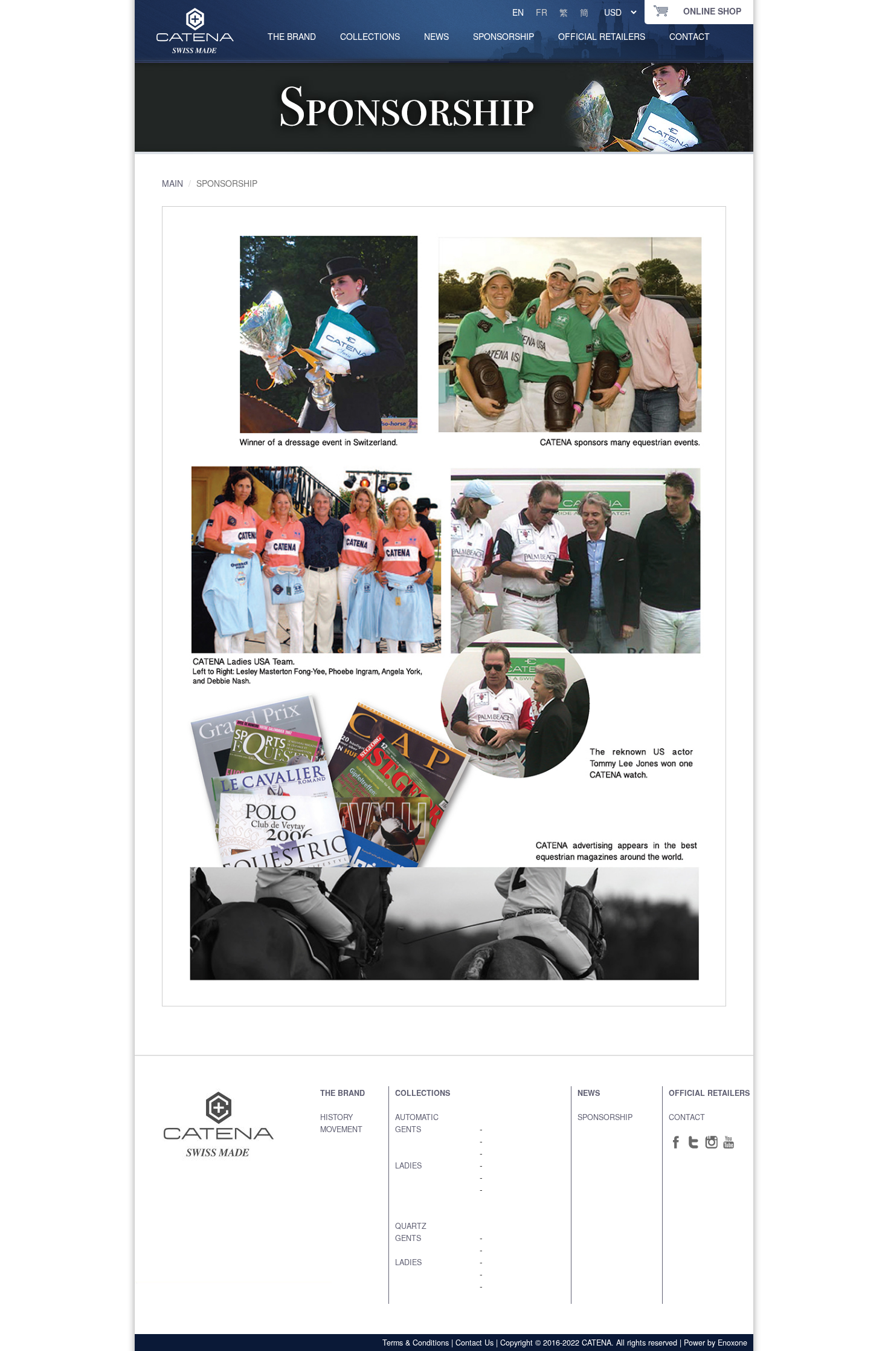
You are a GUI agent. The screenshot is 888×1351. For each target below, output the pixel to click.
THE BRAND (342, 1092)
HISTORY (336, 1117)
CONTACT (689, 36)
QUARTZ (410, 1225)
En (518, 12)
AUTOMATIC (417, 1117)
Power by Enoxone (715, 1342)
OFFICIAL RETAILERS (601, 36)
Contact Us (474, 1342)
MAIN (172, 183)
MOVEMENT (341, 1129)
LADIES (408, 1165)
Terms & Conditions (415, 1342)
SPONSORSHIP (503, 36)
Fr (541, 12)
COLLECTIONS (370, 36)
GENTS (408, 1129)
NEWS (436, 36)
